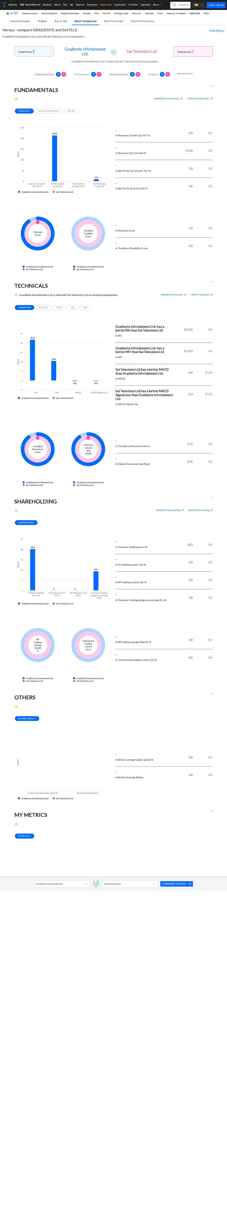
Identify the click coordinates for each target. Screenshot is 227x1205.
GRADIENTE (166, 98)
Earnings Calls (121, 13)
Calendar (149, 13)
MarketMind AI (32, 4)
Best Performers (113, 21)
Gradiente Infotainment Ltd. (85, 51)
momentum (24, 307)
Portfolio (133, 4)
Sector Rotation (49, 13)
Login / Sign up (216, 5)
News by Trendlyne (176, 13)
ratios (71, 111)
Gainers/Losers (30, 13)
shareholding (124, 74)
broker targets (27, 719)
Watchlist (146, 4)
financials (24, 111)
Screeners (92, 4)
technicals (87, 74)
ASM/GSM (195, 13)
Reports (80, 4)
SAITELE (198, 98)
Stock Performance (142, 21)
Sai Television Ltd (142, 51)
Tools (160, 13)
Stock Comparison (85, 21)
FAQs (206, 13)
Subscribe (106, 4)
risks (59, 307)
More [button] (156, 4)
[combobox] (104, 883)
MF (71, 4)
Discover (136, 13)
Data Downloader (20, 21)
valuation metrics (48, 111)
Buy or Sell (61, 21)
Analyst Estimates (70, 13)
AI (11, 13)
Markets (13, 4)
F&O (65, 4)
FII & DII (106, 13)
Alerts (57, 4)
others (158, 74)
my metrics (185, 73)
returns (43, 307)
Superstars (120, 4)
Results (87, 13)
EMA (85, 307)
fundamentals (49, 74)
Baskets (47, 4)
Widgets (42, 21)
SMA (73, 307)
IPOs (96, 13)
